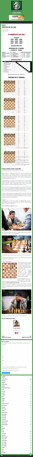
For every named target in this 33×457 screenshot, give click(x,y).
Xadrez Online (4, 452)
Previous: (6, 336)
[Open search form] (31, 22)
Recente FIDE (3, 435)
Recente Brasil (4, 433)
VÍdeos (3, 449)
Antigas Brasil (4, 380)
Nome (3, 356)
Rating (3, 429)
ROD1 (12, 39)
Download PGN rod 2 (16, 46)
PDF (2, 426)
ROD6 (20, 41)
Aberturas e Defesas (4, 379)
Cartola (3, 389)
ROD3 (20, 39)
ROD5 (16, 41)
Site (2, 363)
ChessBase (3, 393)
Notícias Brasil (4, 419)
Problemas (3, 428)
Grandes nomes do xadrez (5, 403)
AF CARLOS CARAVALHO (16, 12)
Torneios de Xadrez (4, 440)
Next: (26, 336)
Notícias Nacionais (4, 422)
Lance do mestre (4, 408)
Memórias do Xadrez (4, 412)
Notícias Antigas (4, 417)
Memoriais (3, 410)
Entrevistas (3, 398)
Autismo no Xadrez (4, 384)
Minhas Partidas (4, 415)
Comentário (4, 344)
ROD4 (12, 41)
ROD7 (12, 43)
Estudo (3, 401)
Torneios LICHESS (4, 443)
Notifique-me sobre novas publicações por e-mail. (10, 370)
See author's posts (16, 330)
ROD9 (20, 43)
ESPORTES (3, 400)
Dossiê (3, 396)
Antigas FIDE (3, 382)
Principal (16, 37)
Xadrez (3, 450)
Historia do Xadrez (4, 405)
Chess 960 (3, 391)
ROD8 (16, 43)
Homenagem (3, 407)
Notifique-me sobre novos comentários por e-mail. (10, 368)
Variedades (3, 447)
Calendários (3, 386)
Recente (3, 431)
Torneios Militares (4, 445)
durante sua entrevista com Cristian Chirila (17, 187)
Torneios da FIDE (4, 438)
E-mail (3, 360)
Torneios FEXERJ (4, 442)
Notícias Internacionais (5, 421)
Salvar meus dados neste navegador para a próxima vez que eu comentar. (15, 367)
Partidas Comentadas (5, 424)
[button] (2, 22)
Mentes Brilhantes (4, 414)
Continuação (3, 25)
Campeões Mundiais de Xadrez (6, 387)
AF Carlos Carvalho (5, 29)
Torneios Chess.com (4, 436)
